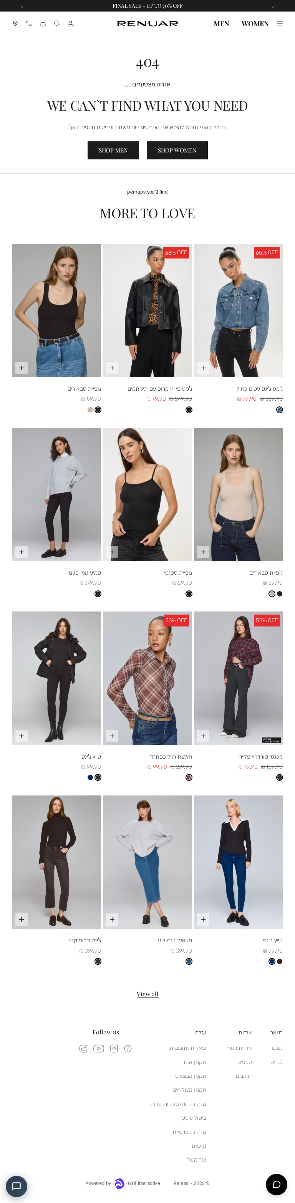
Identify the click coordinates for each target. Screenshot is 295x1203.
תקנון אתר (194, 1061)
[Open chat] (276, 1184)
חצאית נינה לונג (174, 940)
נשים (277, 1047)
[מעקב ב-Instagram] (114, 1048)
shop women (177, 150)
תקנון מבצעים (190, 1075)
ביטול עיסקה (192, 1117)
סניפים (244, 1061)
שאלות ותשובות (187, 1047)
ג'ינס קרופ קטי (85, 940)
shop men (113, 150)
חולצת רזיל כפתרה (170, 756)
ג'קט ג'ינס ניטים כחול (260, 388)
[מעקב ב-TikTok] (83, 1048)
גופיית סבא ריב (84, 388)
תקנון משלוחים (189, 1089)
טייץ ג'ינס (91, 756)
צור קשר (196, 1159)
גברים (276, 1061)
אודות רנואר (238, 1047)
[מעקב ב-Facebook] (128, 1048)
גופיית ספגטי (178, 572)
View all (148, 994)
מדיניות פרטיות (189, 1131)
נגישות (199, 1145)
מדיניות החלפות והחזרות (178, 1103)
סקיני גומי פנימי (84, 572)
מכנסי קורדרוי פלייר (261, 756)
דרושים (244, 1075)
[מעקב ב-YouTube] (98, 1048)
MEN (221, 23)
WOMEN (255, 23)
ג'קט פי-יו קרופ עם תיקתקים (160, 388)
